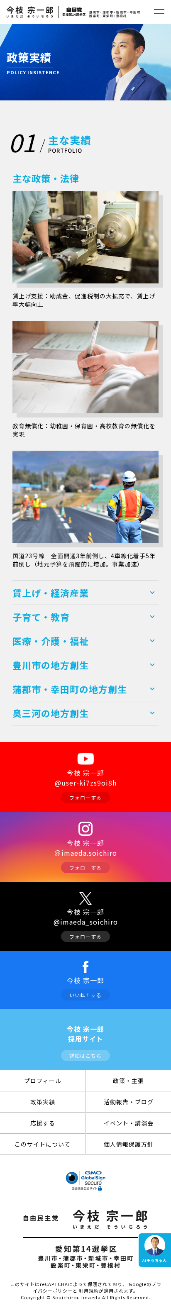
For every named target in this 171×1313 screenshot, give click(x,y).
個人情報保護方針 (129, 1144)
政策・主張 (128, 1080)
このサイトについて (43, 1144)
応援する (42, 1123)
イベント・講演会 (129, 1123)
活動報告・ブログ (129, 1102)
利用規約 (89, 1290)
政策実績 (42, 1102)
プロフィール (42, 1080)
